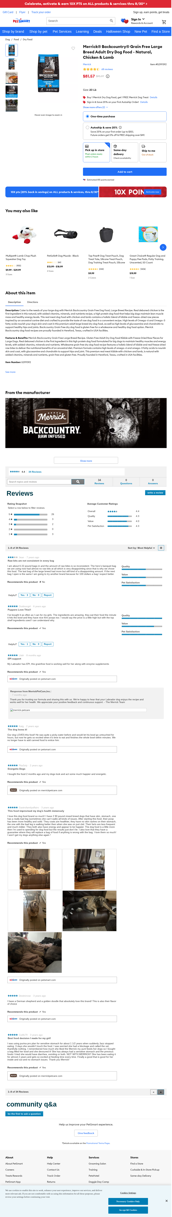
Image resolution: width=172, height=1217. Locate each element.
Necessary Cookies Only (128, 1201)
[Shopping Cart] (167, 22)
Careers (9, 1169)
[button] (160, 1092)
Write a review (156, 493)
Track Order (53, 1175)
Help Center (53, 1163)
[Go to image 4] (11, 91)
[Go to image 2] (11, 64)
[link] (15, 472)
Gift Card (8, 12)
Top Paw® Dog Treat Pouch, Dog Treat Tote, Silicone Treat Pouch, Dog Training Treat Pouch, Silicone (106, 259)
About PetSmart (14, 1163)
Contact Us (53, 1169)
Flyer (22, 12)
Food (16, 39)
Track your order (41, 12)
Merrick (87, 64)
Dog (7, 39)
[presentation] (34, 869)
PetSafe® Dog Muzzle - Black (63, 255)
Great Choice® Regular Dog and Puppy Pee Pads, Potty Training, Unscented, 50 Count (147, 259)
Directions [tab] (32, 302)
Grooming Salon (97, 1163)
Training (93, 1169)
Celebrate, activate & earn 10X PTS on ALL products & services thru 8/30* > (86, 4)
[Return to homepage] (21, 20)
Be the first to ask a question (24, 1113)
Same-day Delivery (140, 1175)
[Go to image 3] (11, 78)
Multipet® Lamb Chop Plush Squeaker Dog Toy (21, 257)
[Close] (166, 1201)
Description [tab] (14, 302)
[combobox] (80, 20)
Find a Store (136, 1163)
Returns (51, 1181)
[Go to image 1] (11, 50)
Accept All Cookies (128, 1210)
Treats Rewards (13, 1175)
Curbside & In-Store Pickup (144, 1169)
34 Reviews (36, 471)
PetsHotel (94, 1175)
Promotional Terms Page (98, 1143)
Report (48, 595)
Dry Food (27, 39)
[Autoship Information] (120, 127)
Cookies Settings (128, 1193)
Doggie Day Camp (99, 1181)
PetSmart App (13, 1181)
